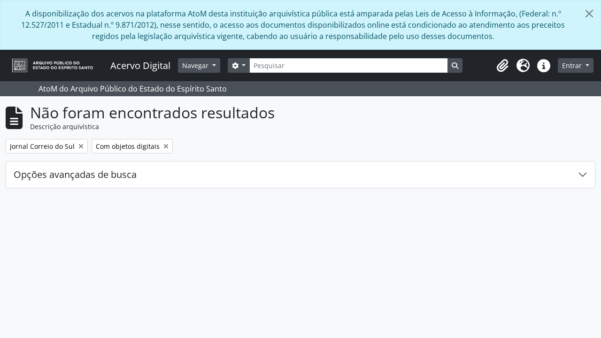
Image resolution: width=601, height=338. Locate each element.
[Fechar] (589, 13)
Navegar (196, 65)
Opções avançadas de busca (75, 174)
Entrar (573, 65)
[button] (502, 65)
